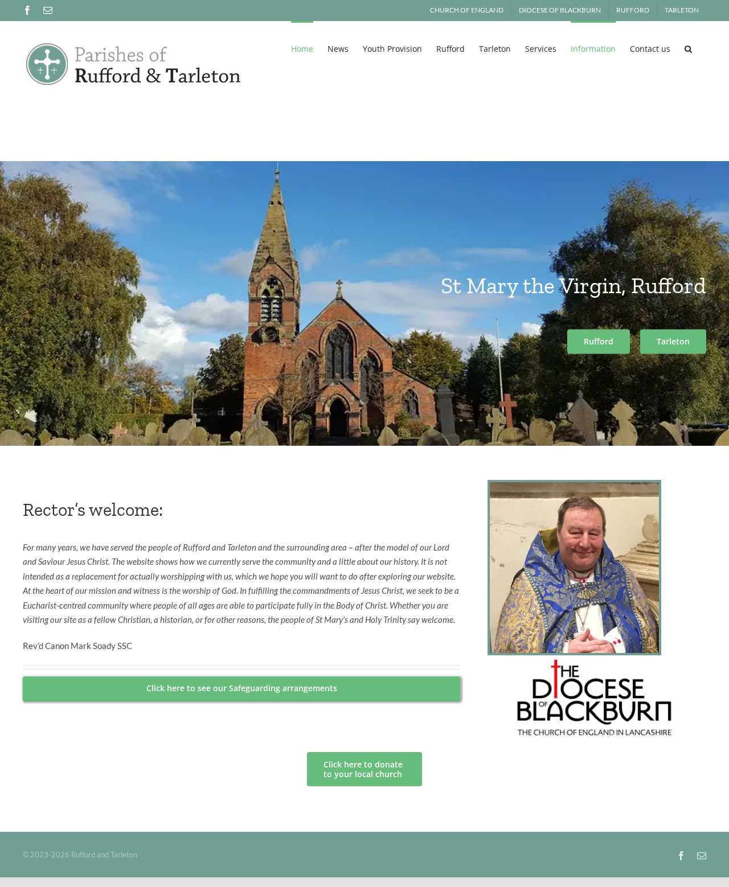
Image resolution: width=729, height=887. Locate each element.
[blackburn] (596, 659)
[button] (688, 48)
